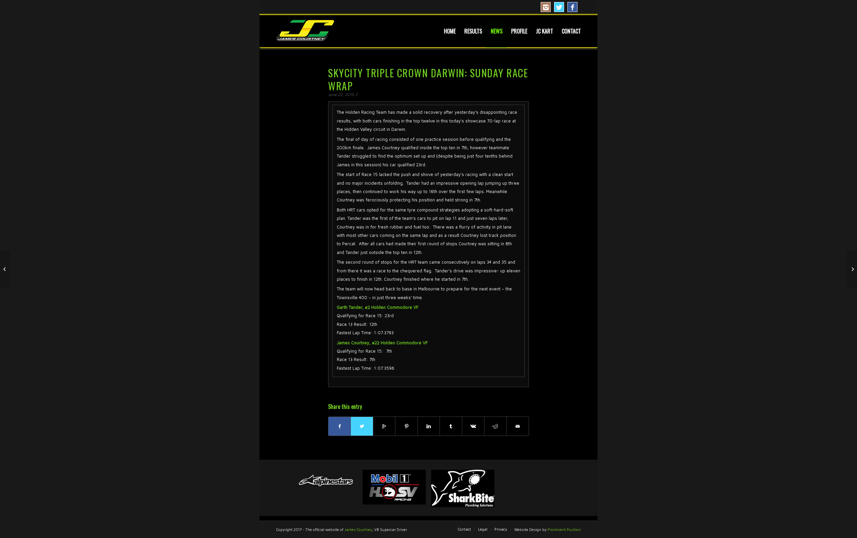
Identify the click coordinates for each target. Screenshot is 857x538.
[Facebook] (572, 7)
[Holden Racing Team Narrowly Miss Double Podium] (852, 269)
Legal (482, 529)
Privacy (500, 529)
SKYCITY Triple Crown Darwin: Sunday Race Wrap (428, 79)
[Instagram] (546, 7)
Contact (464, 529)
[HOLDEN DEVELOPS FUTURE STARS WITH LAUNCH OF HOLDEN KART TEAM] (5, 269)
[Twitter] (559, 7)
